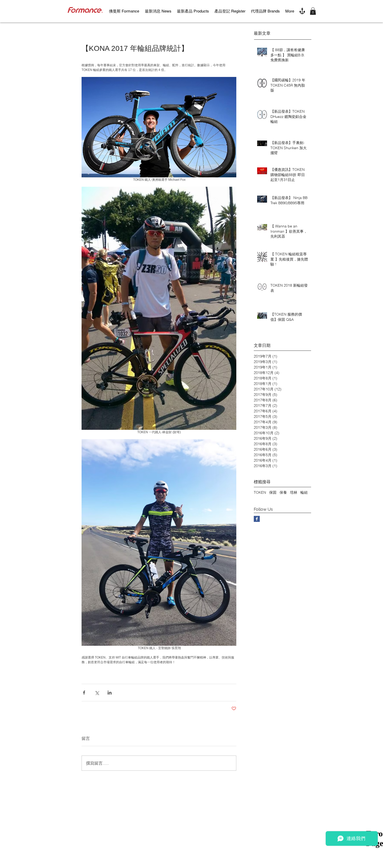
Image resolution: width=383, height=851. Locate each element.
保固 (272, 492)
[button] (313, 11)
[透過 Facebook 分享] (84, 692)
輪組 (304, 492)
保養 (283, 492)
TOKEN (260, 492)
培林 (293, 492)
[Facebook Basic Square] (257, 519)
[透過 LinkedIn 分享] (109, 692)
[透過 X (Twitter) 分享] (96, 692)
